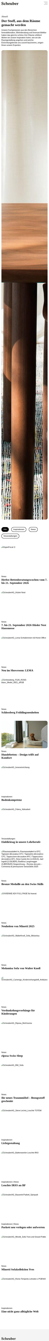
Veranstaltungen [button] (10, 536)
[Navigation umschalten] (46, 3)
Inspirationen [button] (18, 529)
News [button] (33, 529)
